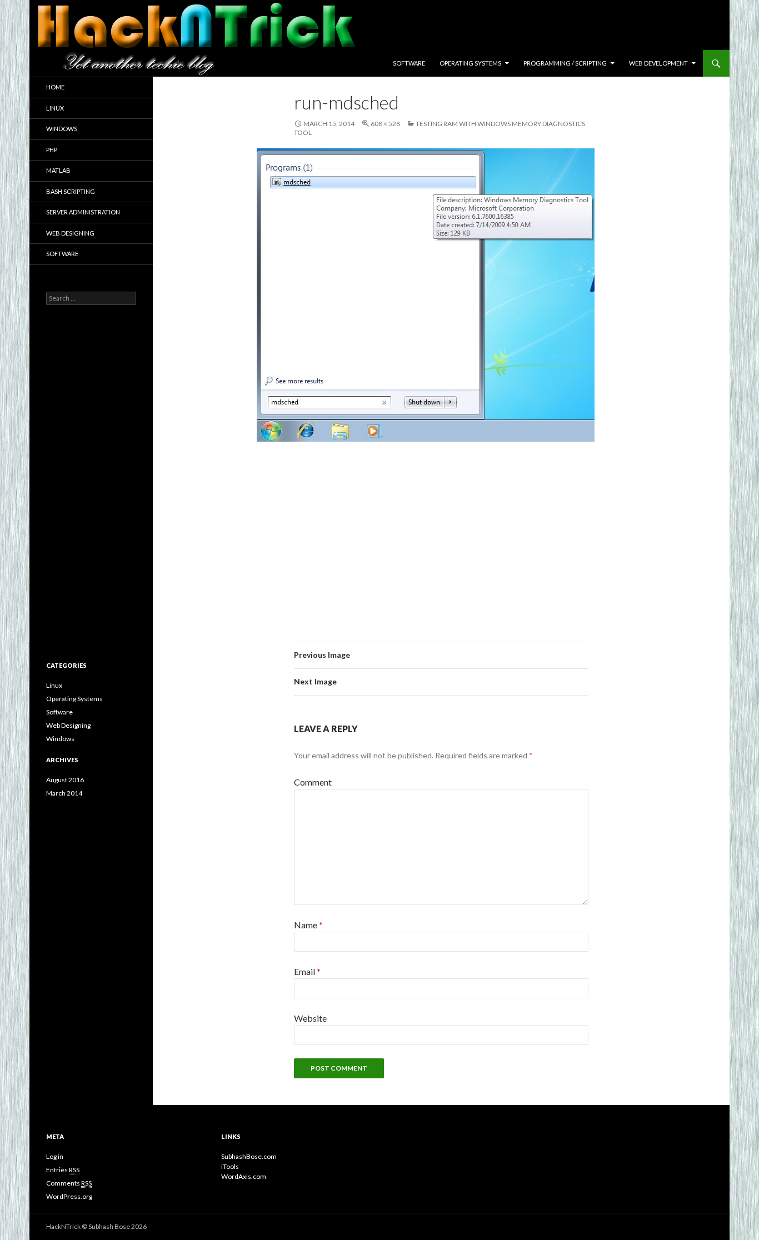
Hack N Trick (131, 63)
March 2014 (64, 793)
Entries (62, 1170)
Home (55, 87)
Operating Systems (470, 63)
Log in (54, 1156)
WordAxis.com (243, 1176)
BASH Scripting (70, 191)
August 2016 (65, 780)
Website (310, 1018)
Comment (313, 782)
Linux (55, 108)
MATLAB (58, 170)
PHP (51, 149)
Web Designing (70, 233)
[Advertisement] (441, 533)
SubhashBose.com (249, 1156)
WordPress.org (69, 1196)
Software (409, 63)
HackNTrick (63, 1226)
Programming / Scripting (565, 63)
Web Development (658, 63)
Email (307, 971)
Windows (61, 128)
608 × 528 (385, 123)
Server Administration (83, 212)
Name (308, 924)
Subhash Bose (109, 1226)
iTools (230, 1166)
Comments (69, 1183)
